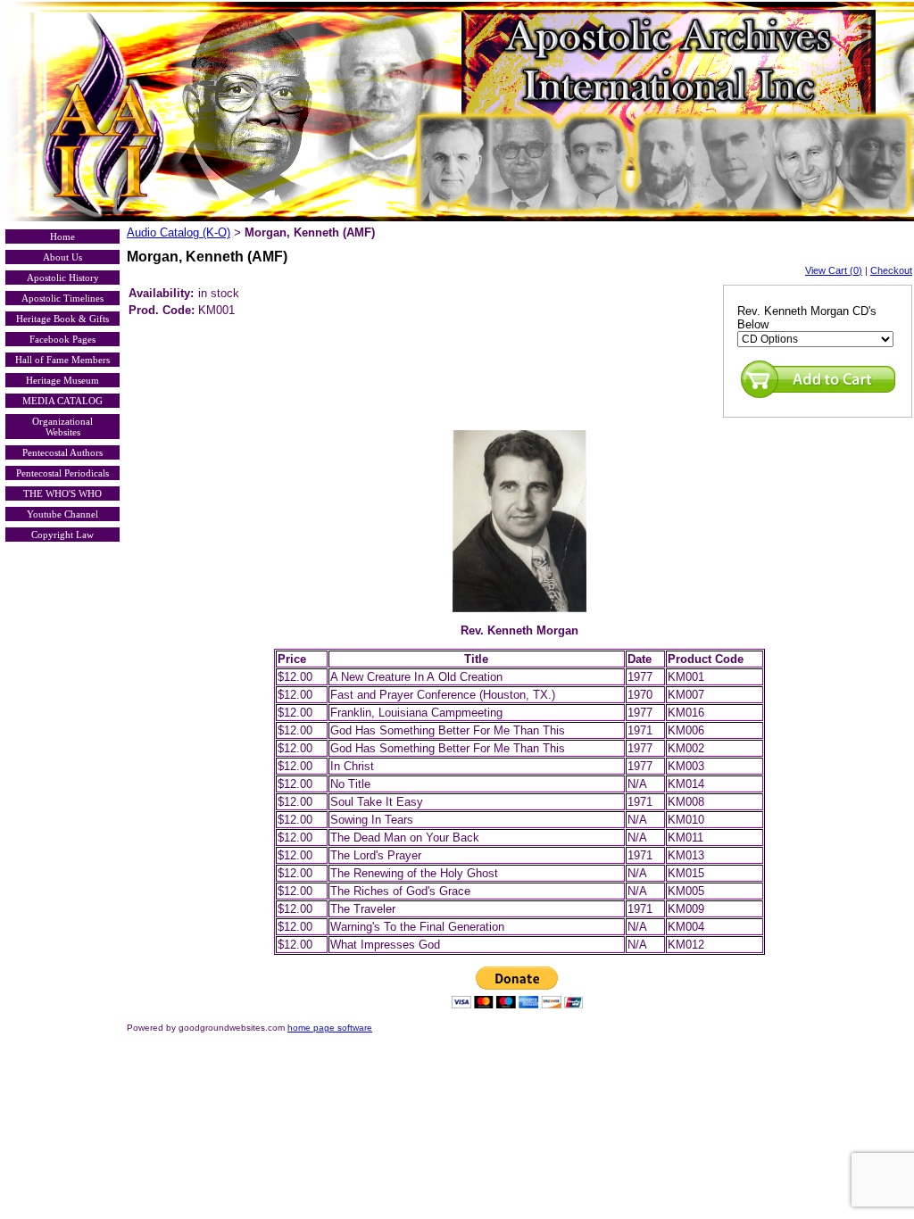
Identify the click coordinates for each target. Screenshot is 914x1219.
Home (62, 236)
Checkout (891, 270)
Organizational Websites (62, 426)
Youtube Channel (62, 514)
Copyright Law (62, 534)
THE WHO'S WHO (62, 493)
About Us (62, 257)
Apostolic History (63, 277)
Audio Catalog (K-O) (178, 232)
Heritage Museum (62, 380)
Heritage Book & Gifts (62, 318)
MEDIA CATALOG (62, 400)
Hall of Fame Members (62, 359)
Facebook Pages (62, 339)
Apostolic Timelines (62, 298)
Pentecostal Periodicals (62, 473)
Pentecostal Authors (62, 452)
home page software (329, 1027)
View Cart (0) (833, 270)
